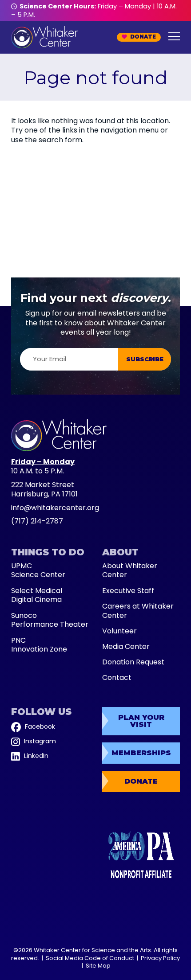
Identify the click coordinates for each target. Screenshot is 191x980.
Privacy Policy (160, 958)
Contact (116, 678)
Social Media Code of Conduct (90, 958)
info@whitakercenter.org (55, 508)
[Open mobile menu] (174, 36)
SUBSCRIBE (144, 359)
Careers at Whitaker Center (138, 611)
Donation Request (133, 662)
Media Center (126, 647)
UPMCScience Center (38, 571)
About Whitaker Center (129, 571)
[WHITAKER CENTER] (59, 447)
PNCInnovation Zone (39, 645)
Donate (142, 37)
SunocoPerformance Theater (49, 620)
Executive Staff (128, 591)
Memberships (141, 753)
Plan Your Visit (141, 721)
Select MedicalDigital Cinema (36, 595)
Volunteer (119, 631)
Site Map (98, 965)
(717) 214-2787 (37, 521)
